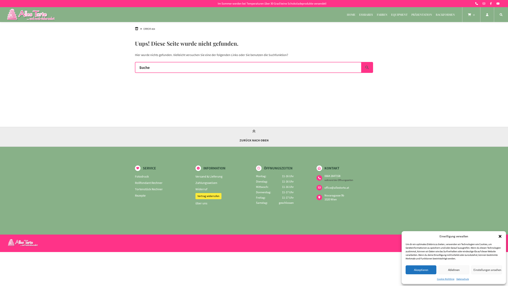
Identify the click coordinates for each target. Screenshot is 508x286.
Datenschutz (462, 278)
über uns (201, 203)
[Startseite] (30, 14)
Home (351, 14)
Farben (382, 14)
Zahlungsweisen (206, 183)
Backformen (445, 14)
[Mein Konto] (487, 14)
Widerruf (201, 189)
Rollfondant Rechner (149, 183)
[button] (500, 236)
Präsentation (421, 14)
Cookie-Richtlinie (445, 278)
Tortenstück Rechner (149, 189)
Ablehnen (454, 270)
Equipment (399, 14)
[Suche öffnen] (501, 14)
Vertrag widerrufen (208, 196)
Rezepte (140, 195)
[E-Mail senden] (484, 3)
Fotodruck (142, 176)
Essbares (366, 14)
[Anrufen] (476, 3)
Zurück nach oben (254, 140)
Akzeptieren (421, 270)
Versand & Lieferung (208, 176)
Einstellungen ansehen (487, 270)
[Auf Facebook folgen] (491, 3)
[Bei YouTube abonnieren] (497, 3)
